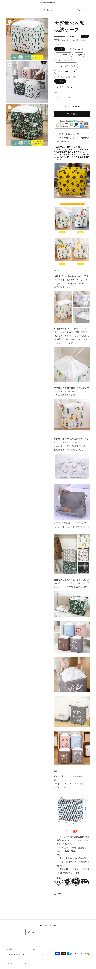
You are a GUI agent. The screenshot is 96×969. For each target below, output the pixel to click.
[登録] (67, 932)
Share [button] (59, 894)
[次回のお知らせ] (91, 3)
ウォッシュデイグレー (66, 71)
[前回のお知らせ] (5, 3)
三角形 (79, 55)
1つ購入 (60, 81)
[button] (5, 9)
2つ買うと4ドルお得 (65, 87)
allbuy (13, 963)
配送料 (56, 40)
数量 (56, 92)
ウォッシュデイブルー (66, 60)
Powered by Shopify (22, 963)
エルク (59, 49)
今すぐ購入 (72, 113)
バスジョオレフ (63, 55)
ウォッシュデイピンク (66, 66)
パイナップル (74, 49)
